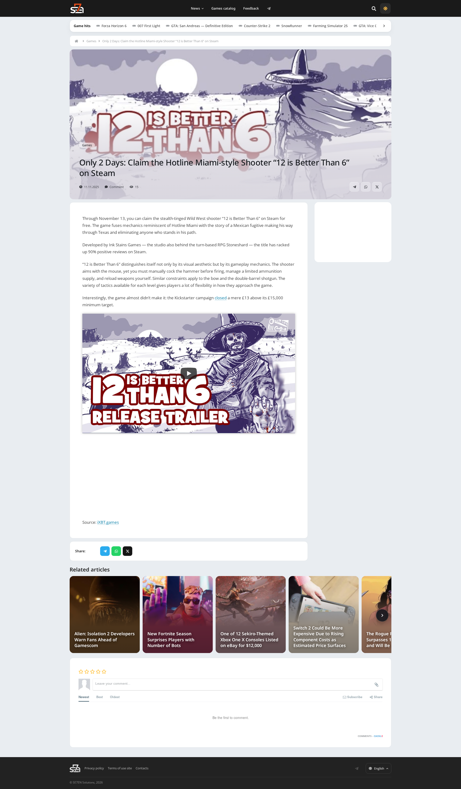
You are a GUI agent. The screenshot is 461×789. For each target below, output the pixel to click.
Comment (116, 187)
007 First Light (149, 26)
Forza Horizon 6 (114, 26)
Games (91, 41)
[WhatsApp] (365, 187)
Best (99, 697)
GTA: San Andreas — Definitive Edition (202, 26)
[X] (377, 187)
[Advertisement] (188, 472)
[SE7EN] (77, 8)
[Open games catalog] (381, 26)
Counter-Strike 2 (257, 26)
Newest (84, 697)
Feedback (251, 8)
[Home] (77, 41)
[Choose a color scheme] (385, 8)
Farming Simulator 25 (330, 26)
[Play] (189, 373)
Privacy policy (94, 768)
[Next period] (382, 615)
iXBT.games (108, 522)
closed (221, 297)
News (195, 8)
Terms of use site (120, 768)
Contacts (142, 768)
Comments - (370, 736)
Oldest (115, 697)
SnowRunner (291, 26)
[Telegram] (269, 8)
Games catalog (223, 8)
